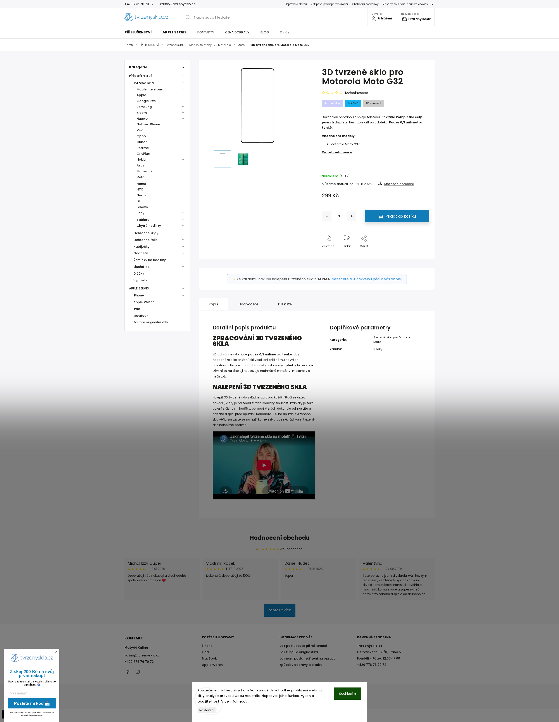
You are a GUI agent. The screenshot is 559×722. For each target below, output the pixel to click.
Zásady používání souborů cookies (405, 4)
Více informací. (234, 701)
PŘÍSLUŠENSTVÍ (140, 76)
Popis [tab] (213, 304)
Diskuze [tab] (285, 304)
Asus (140, 165)
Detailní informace (337, 152)
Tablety (143, 220)
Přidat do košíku (401, 216)
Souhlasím (347, 693)
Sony (140, 213)
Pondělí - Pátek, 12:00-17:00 (378, 658)
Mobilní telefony (150, 89)
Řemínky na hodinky (149, 260)
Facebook (127, 671)
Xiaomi (142, 113)
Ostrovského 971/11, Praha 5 (379, 652)
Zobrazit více (279, 610)
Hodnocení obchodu (280, 538)
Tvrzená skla (143, 83)
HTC (140, 189)
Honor (142, 184)
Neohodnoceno (356, 92)
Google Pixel (147, 101)
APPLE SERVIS (139, 288)
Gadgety (140, 253)
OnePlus (143, 153)
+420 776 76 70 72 (139, 662)
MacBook (140, 315)
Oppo (141, 136)
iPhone (138, 295)
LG (139, 201)
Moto (140, 177)
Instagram (137, 671)
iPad (136, 309)
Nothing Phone (148, 124)
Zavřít (422, 253)
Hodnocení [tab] (248, 304)
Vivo (140, 130)
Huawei (142, 118)
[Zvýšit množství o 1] (351, 216)
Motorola (144, 171)
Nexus (141, 195)
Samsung (144, 107)
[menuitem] (140, 32)
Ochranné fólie (145, 240)
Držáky (138, 273)
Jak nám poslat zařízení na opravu (307, 658)
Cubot (142, 142)
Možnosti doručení (399, 184)
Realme (143, 148)
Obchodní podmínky (365, 4)
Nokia (141, 159)
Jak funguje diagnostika (299, 652)
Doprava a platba (296, 4)
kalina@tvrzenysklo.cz (142, 655)
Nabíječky (141, 246)
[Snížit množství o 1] (326, 216)
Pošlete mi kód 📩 (32, 703)
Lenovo (142, 207)
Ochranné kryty (145, 233)
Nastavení (206, 710)
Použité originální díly (150, 322)
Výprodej (140, 280)
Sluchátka (141, 267)
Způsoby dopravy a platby (301, 665)
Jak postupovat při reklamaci (329, 4)
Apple (141, 95)
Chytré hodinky (149, 225)
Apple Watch (143, 302)
